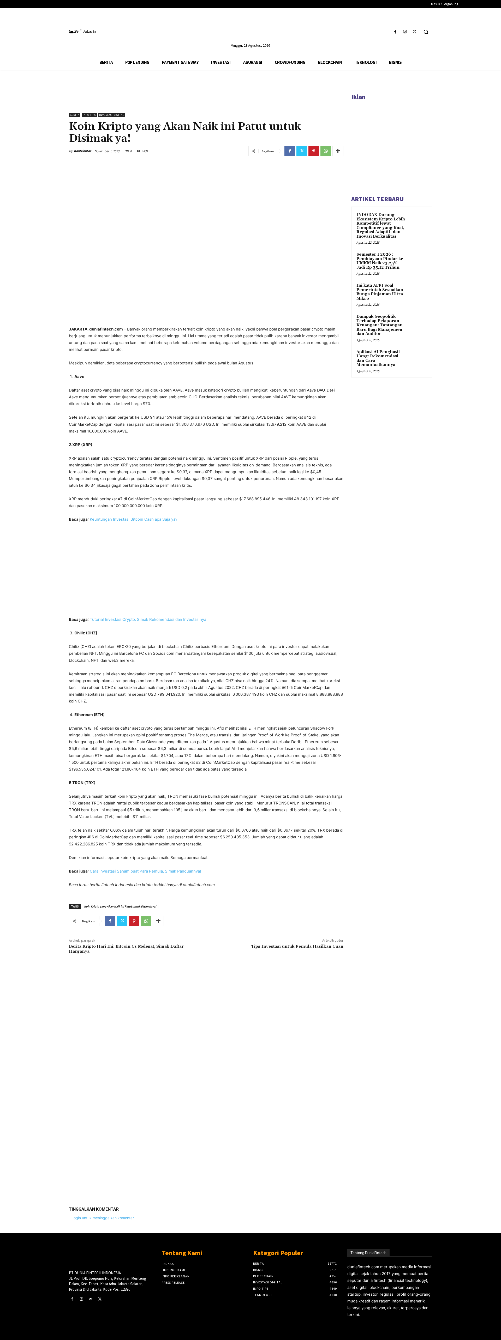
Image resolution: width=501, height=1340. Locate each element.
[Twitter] (414, 31)
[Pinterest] (313, 151)
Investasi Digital (111, 115)
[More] (337, 151)
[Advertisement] (206, 1121)
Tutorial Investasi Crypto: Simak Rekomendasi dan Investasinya (148, 619)
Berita (74, 115)
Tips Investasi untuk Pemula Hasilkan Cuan (297, 946)
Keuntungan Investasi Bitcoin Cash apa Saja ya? (133, 519)
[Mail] (90, 1299)
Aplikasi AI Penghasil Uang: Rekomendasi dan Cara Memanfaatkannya (378, 359)
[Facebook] (395, 31)
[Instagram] (405, 31)
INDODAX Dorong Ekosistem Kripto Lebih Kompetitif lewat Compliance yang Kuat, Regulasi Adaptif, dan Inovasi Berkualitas (380, 225)
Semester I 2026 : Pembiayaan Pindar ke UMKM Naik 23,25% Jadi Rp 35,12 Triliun (379, 261)
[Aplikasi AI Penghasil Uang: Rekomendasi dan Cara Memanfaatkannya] (418, 358)
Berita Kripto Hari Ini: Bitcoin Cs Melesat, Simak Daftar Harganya (126, 949)
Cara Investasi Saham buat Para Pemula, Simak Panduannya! (145, 871)
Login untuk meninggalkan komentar (102, 1218)
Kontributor (82, 151)
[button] (426, 32)
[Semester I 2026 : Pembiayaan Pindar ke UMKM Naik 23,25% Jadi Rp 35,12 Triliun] (418, 260)
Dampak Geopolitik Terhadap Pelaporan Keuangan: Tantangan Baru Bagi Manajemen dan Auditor (379, 325)
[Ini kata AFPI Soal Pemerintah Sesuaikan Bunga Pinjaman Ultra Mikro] (418, 292)
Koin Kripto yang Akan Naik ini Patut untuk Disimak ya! (120, 906)
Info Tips (89, 115)
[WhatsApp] (325, 151)
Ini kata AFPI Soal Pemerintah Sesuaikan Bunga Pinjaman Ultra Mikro (379, 292)
